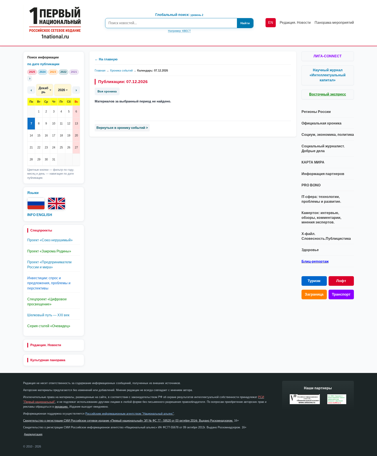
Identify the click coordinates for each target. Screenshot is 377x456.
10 (53, 123)
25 (61, 147)
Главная (100, 70)
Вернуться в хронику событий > (122, 127)
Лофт (341, 281)
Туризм (314, 281)
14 (31, 135)
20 (76, 135)
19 (68, 135)
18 (61, 135)
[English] (56, 203)
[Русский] (36, 203)
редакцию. (62, 406)
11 (61, 123)
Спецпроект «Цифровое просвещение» (47, 301)
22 (38, 147)
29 (38, 159)
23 (46, 147)
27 (76, 147)
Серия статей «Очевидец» (48, 326)
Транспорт (341, 294)
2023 (53, 71)
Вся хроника (107, 91)
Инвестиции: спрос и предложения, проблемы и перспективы (48, 283)
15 (38, 135)
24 (53, 147)
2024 (42, 71)
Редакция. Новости (45, 345)
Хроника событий (121, 70)
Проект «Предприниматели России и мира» (49, 264)
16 (46, 135)
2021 (74, 71)
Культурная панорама (47, 360)
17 (53, 135)
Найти (245, 23)
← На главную (106, 59)
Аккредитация (33, 434)
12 (68, 123)
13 (76, 123)
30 (46, 159)
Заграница (314, 294)
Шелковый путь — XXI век (48, 315)
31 (53, 159)
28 (31, 159)
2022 (63, 71)
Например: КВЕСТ (179, 30)
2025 (32, 71)
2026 (61, 90)
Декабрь (43, 90)
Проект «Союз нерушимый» (50, 240)
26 (68, 147)
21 (31, 147)
